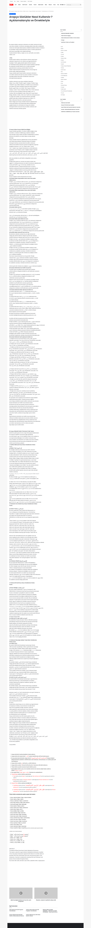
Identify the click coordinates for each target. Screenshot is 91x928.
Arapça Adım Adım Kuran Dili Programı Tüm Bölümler (32, 910)
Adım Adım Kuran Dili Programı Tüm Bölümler (16, 910)
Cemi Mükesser (64, 75)
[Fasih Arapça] (11, 5)
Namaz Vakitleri (23, 1)
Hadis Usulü (40, 4)
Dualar (62, 56)
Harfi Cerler (24, 4)
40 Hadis (63, 94)
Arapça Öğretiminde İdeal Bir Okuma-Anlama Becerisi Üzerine (16, 915)
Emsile (30, 4)
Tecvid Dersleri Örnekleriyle (66, 90)
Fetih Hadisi (30, 1)
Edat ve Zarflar (64, 50)
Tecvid (35, 4)
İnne (58, 4)
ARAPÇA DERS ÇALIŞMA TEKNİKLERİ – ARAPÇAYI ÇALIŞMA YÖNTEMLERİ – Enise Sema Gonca (50, 911)
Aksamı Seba (63, 58)
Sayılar (18, 1)
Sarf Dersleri (63, 62)
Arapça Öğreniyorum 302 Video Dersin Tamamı (33, 915)
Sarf (16, 4)
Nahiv (19, 4)
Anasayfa (12, 11)
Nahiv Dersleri (64, 79)
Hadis (62, 52)
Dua (15, 1)
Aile (62, 71)
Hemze (62, 67)
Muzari (50, 4)
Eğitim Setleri (25, 11)
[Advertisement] (33, 33)
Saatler (62, 77)
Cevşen (11, 1)
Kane (54, 4)
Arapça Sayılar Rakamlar (66, 65)
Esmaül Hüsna (64, 85)
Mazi (46, 4)
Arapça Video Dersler (18, 11)
